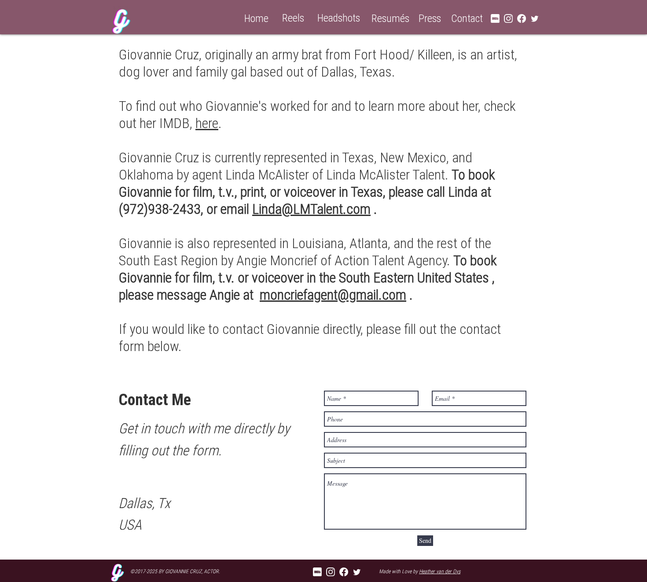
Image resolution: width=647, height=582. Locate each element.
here (206, 123)
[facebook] (521, 18)
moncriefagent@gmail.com (333, 294)
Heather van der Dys (439, 571)
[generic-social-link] (495, 18)
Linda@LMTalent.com (311, 208)
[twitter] (534, 18)
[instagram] (508, 18)
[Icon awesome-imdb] (317, 571)
